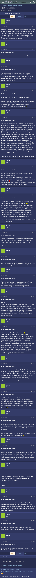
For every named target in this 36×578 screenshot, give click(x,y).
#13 (34, 363)
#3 (34, 66)
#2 (34, 49)
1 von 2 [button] (12, 16)
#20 (34, 541)
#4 (34, 91)
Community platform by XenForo (15, 576)
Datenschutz (18, 571)
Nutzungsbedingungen (7, 571)
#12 (34, 326)
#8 (34, 232)
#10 (34, 275)
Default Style (5, 569)
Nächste (19, 16)
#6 (34, 167)
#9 (34, 256)
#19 (34, 520)
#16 (34, 445)
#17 (34, 470)
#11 (34, 296)
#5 (34, 117)
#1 (34, 27)
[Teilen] (32, 27)
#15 (34, 417)
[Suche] (34, 2)
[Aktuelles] (30, 2)
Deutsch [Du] (15, 569)
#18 (34, 496)
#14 (34, 391)
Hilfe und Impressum (28, 571)
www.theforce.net (16, 131)
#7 (34, 195)
